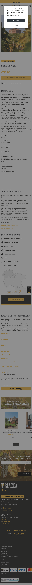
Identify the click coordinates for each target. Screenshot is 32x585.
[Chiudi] (26, 7)
